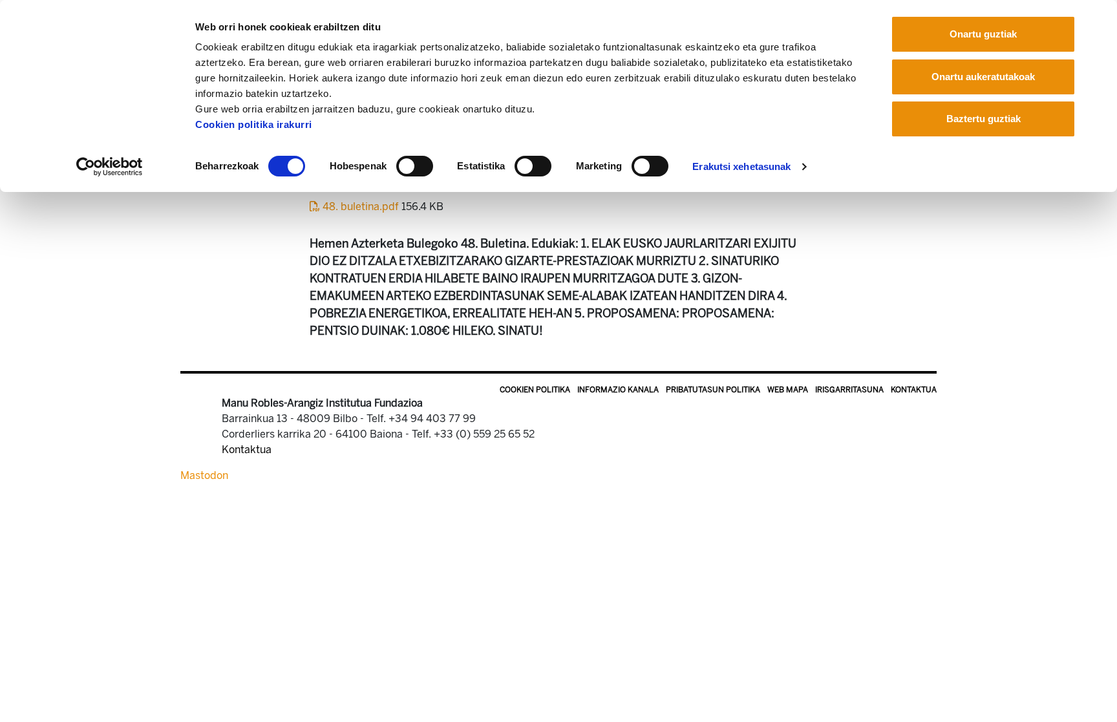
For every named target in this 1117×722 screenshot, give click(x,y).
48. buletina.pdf (360, 206)
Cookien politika (535, 389)
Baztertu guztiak (983, 118)
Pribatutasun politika (713, 389)
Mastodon (204, 475)
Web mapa (787, 389)
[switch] (414, 166)
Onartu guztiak (983, 33)
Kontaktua (914, 389)
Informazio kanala (618, 389)
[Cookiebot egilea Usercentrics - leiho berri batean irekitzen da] (109, 166)
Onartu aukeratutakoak (983, 76)
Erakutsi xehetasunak (741, 166)
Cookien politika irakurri (253, 124)
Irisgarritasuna (849, 389)
